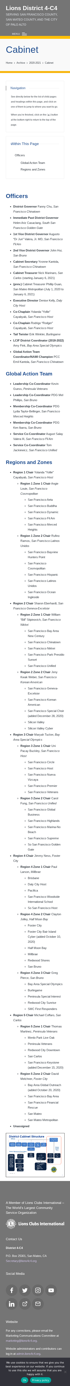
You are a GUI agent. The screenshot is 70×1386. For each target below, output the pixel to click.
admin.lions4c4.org (28, 1353)
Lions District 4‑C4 (31, 8)
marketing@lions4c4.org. (22, 1340)
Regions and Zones (33, 169)
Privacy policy (40, 1380)
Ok (24, 1380)
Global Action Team (33, 162)
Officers (20, 155)
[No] (65, 1372)
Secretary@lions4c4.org (21, 1261)
